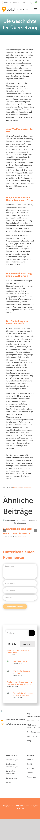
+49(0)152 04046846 (15, 719)
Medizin (30, 759)
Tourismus (31, 777)
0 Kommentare (26, 488)
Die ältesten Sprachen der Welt (22, 672)
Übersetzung (17, 488)
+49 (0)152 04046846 (11, 2)
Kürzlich (27, 644)
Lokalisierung (11, 778)
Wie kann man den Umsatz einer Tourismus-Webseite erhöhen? (20, 683)
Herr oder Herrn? (20, 661)
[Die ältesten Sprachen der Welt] (9, 671)
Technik (30, 772)
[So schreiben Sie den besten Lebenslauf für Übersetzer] (20, 521)
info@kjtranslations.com (18, 724)
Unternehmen (33, 720)
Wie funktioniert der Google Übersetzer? (18, 651)
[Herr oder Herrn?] (9, 661)
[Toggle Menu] (35, 9)
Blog (29, 740)
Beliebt (12, 644)
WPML (8, 782)
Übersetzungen (12, 759)
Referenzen (32, 736)
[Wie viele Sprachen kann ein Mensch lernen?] (9, 693)
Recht (29, 764)
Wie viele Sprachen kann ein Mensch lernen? (23, 694)
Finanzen (30, 768)
